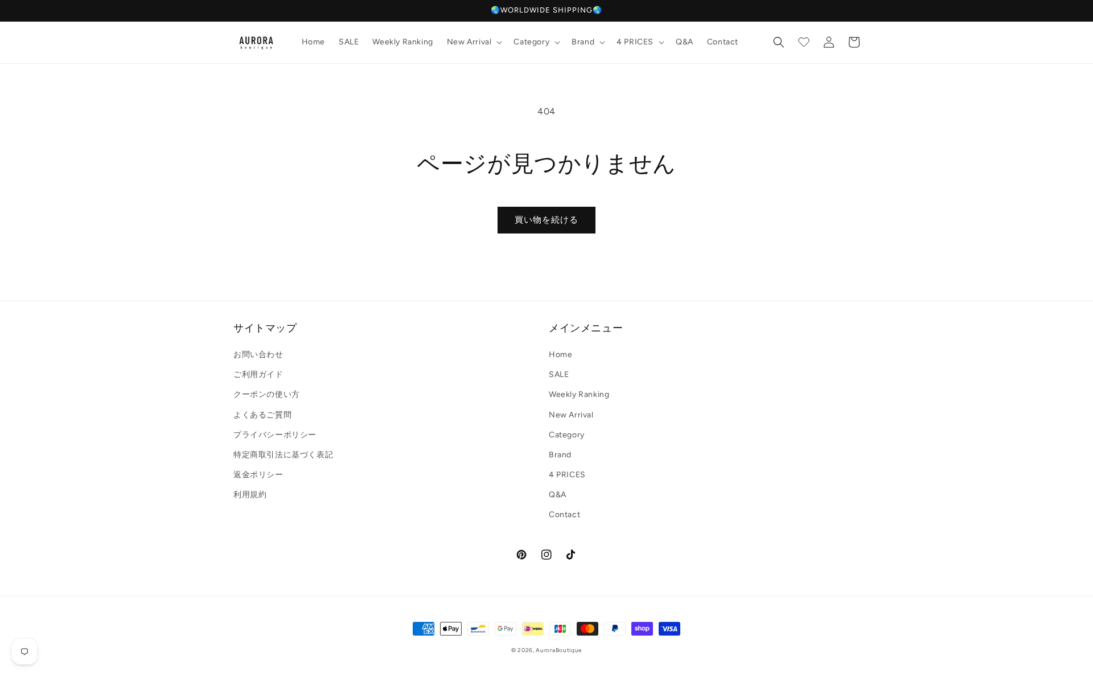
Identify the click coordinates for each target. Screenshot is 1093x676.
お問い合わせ (258, 354)
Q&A (557, 494)
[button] (473, 42)
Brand (560, 455)
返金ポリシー (258, 475)
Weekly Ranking (579, 394)
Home (560, 354)
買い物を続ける (546, 220)
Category (567, 435)
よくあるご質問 (262, 415)
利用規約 (249, 494)
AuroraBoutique (559, 650)
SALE (559, 374)
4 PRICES (567, 475)
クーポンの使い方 (266, 394)
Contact (564, 514)
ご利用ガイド (258, 374)
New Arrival (571, 415)
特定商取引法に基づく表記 (283, 455)
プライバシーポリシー (275, 435)
